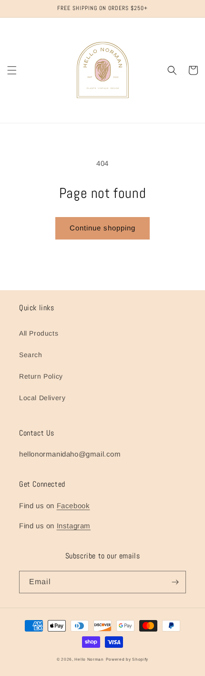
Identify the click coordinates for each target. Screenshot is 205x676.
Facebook (73, 506)
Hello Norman (88, 659)
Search (30, 355)
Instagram (74, 526)
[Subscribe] (174, 582)
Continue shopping (102, 228)
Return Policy (41, 376)
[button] (11, 70)
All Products (38, 333)
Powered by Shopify (127, 659)
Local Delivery (42, 398)
